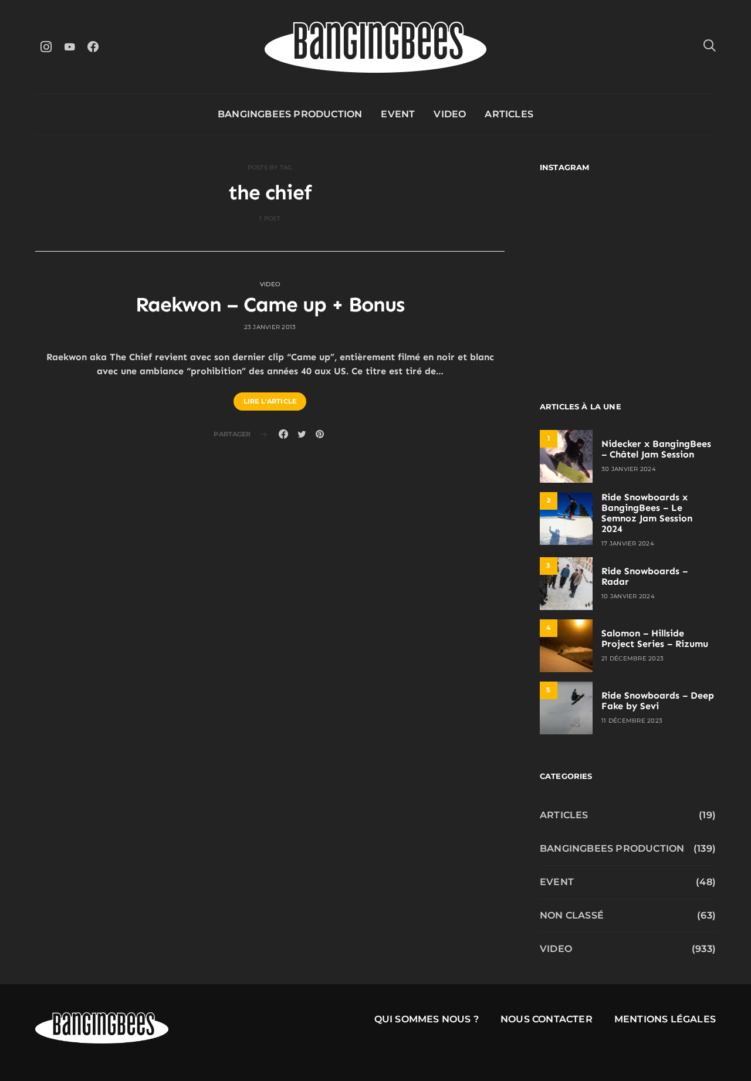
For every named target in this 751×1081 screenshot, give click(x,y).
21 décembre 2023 (632, 658)
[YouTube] (69, 46)
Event (398, 114)
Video (450, 114)
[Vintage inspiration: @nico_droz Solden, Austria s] (582, 275)
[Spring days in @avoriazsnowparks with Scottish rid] (582, 328)
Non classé (572, 915)
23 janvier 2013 (270, 327)
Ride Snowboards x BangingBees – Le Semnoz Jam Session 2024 (646, 513)
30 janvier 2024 (628, 469)
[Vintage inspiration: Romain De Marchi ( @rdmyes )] (582, 221)
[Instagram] (45, 46)
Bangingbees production (290, 114)
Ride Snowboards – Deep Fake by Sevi (657, 700)
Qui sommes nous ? (426, 1019)
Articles (509, 114)
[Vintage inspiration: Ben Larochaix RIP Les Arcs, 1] (673, 328)
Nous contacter (546, 1019)
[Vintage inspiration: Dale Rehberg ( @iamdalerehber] (673, 275)
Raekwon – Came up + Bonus (270, 304)
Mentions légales (665, 1019)
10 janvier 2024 (628, 596)
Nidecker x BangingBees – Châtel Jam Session (656, 449)
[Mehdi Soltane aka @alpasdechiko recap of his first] (673, 221)
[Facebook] (92, 46)
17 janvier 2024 (627, 543)
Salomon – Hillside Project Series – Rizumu (654, 638)
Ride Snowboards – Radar (644, 576)
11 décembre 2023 (631, 720)
